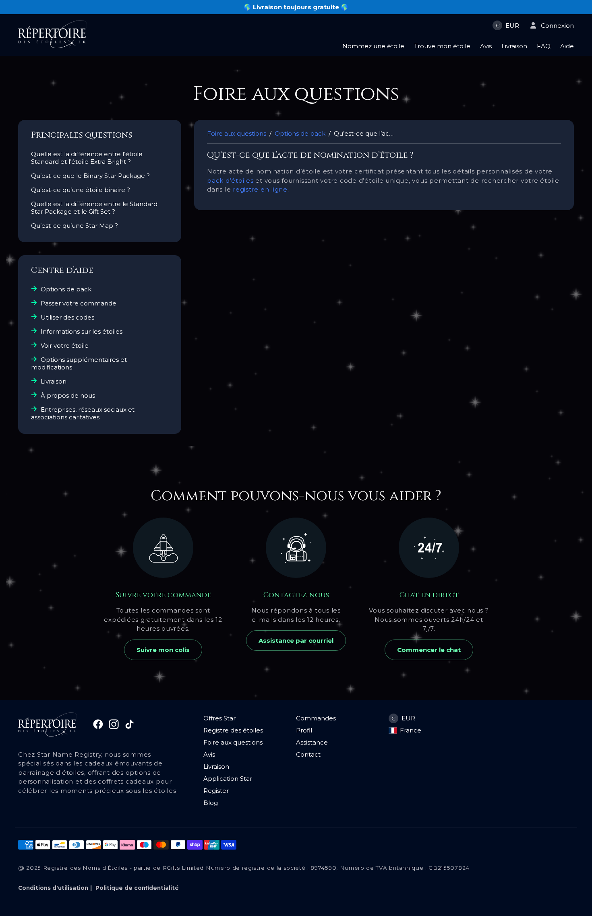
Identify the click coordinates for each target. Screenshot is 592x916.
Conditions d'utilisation (53, 888)
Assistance (312, 742)
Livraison (216, 766)
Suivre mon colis (163, 650)
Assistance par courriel (296, 640)
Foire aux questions (233, 742)
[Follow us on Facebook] (97, 727)
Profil (304, 730)
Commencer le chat (429, 650)
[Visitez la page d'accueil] (52, 46)
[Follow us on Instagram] (112, 727)
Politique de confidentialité (137, 888)
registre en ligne (260, 189)
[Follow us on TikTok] (127, 727)
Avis (209, 754)
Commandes (316, 718)
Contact (308, 754)
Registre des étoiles (233, 730)
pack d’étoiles (230, 180)
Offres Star (219, 718)
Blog (210, 803)
